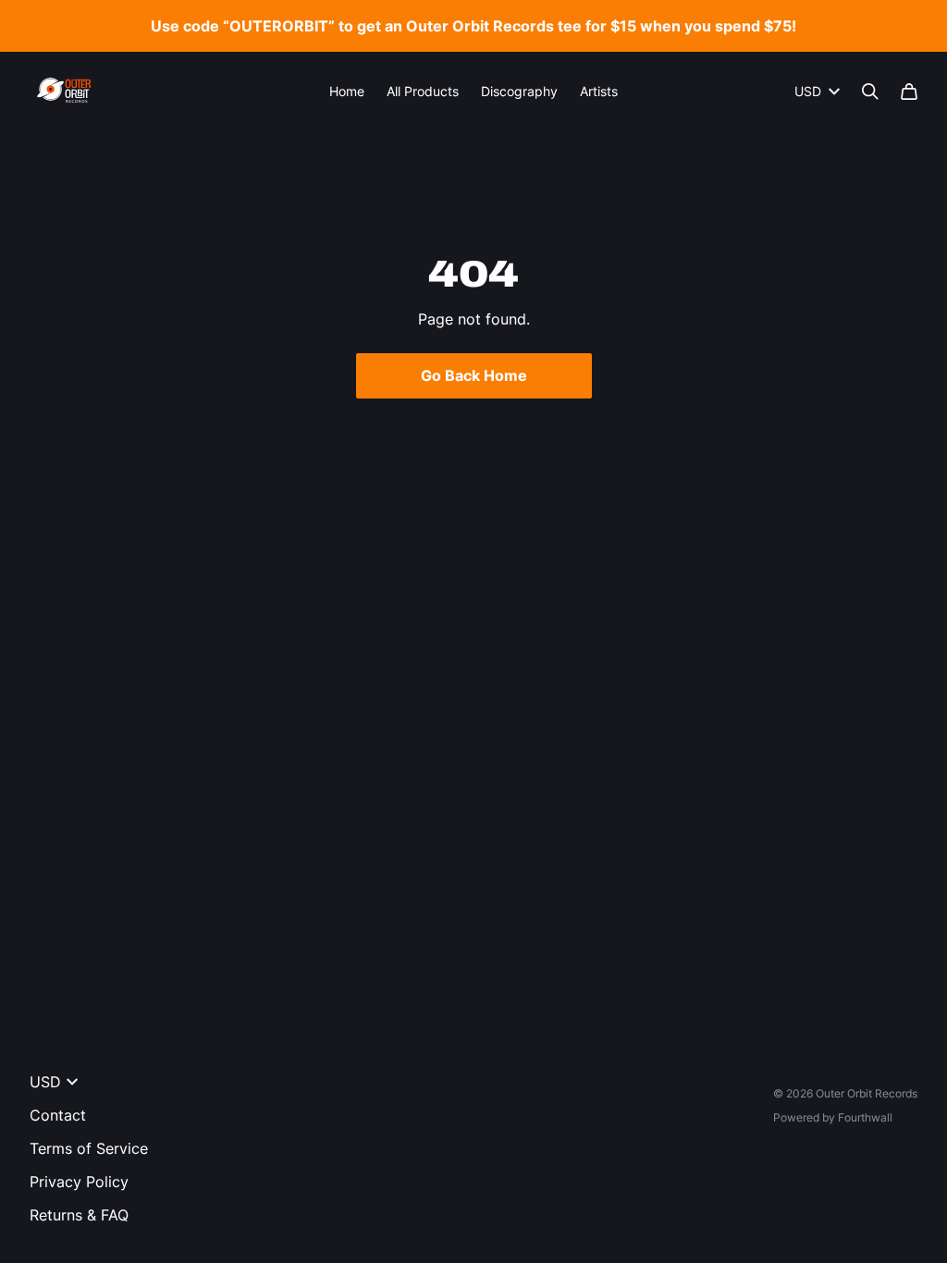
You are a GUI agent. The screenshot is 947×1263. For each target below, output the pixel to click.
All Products (423, 91)
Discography (519, 91)
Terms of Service (89, 1148)
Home (346, 91)
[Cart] (909, 91)
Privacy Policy (79, 1181)
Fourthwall (865, 1117)
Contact (58, 1115)
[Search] (870, 91)
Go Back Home (474, 375)
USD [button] (807, 91)
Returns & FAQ (79, 1215)
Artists (599, 91)
